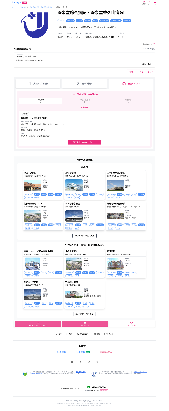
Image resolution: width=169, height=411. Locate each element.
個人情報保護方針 (82, 334)
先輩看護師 (87, 83)
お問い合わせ (109, 334)
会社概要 (58, 334)
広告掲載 (96, 334)
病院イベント (134, 83)
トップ (14, 7)
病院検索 (23, 7)
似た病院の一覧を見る (84, 314)
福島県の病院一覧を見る (84, 235)
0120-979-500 (99, 387)
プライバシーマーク (140, 372)
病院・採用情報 (40, 83)
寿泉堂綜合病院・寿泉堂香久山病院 (41, 7)
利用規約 (69, 334)
